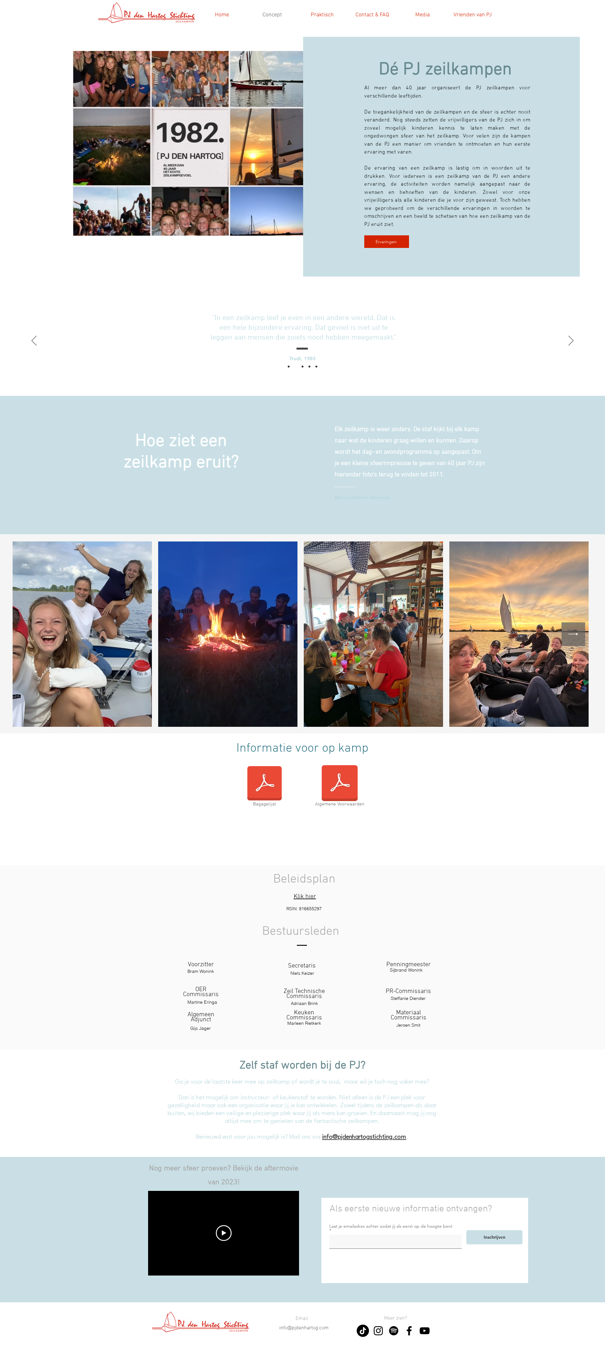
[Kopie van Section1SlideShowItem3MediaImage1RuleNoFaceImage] (316, 366)
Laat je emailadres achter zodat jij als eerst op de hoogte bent (390, 1226)
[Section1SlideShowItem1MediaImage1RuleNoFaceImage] (289, 366)
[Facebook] (409, 1331)
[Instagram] (378, 1331)
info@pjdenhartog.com (304, 1328)
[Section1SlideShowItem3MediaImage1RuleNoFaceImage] (309, 366)
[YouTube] (424, 1331)
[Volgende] (570, 341)
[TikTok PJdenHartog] (363, 1331)
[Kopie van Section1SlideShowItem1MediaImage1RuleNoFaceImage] (296, 366)
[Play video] (224, 1233)
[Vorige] (34, 341)
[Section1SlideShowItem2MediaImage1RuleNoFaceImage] (302, 366)
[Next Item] (573, 634)
